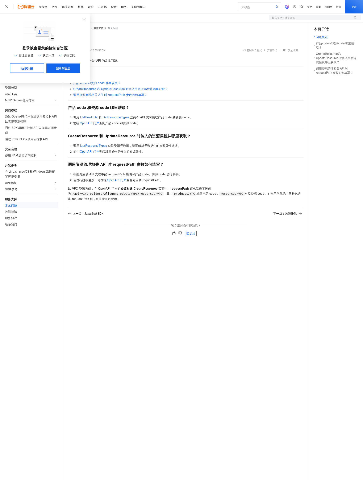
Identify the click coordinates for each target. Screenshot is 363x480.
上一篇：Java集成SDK (88, 213)
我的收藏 (293, 50)
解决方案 (68, 7)
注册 (338, 6)
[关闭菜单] (6, 6)
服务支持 (98, 28)
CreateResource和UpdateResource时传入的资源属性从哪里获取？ (120, 89)
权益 (81, 7)
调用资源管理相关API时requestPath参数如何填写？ (110, 95)
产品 (55, 7)
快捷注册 (27, 68)
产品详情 (272, 50)
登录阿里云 (63, 68)
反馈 (192, 233)
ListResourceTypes (116, 117)
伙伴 (114, 7)
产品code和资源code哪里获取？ (97, 83)
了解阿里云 (138, 7)
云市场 (102, 7)
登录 (353, 6)
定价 (91, 7)
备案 (318, 6)
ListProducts (89, 117)
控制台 (328, 6)
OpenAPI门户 (89, 123)
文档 (309, 6)
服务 (124, 7)
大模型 (43, 7)
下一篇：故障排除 (285, 213)
